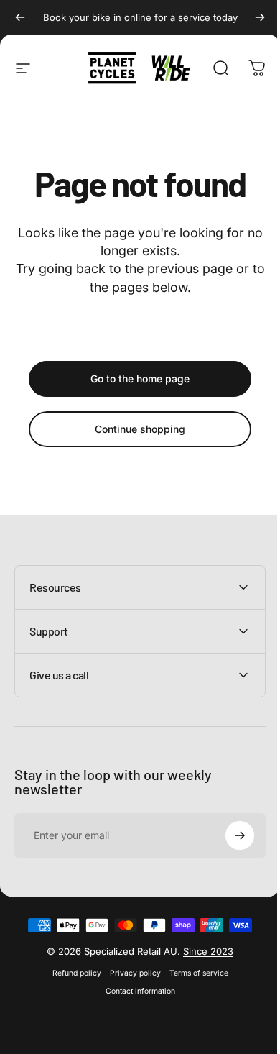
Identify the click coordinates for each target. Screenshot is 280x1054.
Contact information (134, 991)
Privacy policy (129, 973)
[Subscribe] (229, 835)
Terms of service (193, 973)
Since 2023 (203, 951)
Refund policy (71, 973)
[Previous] (20, 17)
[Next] (260, 17)
